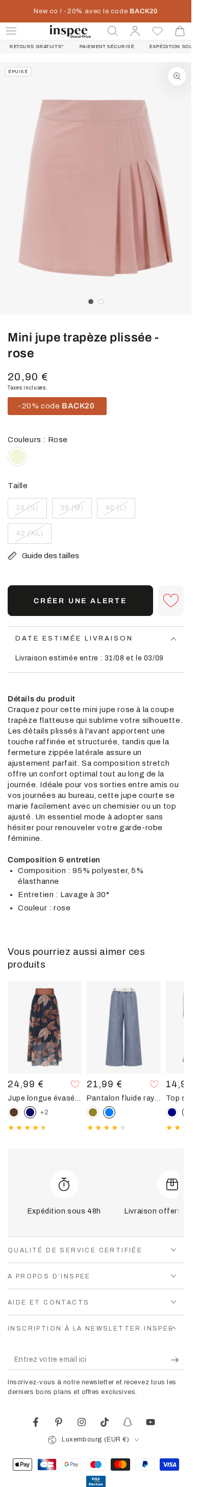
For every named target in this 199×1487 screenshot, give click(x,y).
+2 (44, 1112)
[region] (95, 188)
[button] (113, 31)
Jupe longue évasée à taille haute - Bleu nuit (45, 1098)
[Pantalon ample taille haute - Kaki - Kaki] (93, 1112)
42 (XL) (33, 537)
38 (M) (76, 511)
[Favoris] (157, 31)
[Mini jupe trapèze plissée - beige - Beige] (17, 456)
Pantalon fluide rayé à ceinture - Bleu (124, 1098)
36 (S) (31, 511)
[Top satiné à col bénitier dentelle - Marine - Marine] (172, 1112)
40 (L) (120, 511)
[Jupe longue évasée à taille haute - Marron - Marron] (14, 1112)
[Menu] (11, 31)
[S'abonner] (177, 1359)
